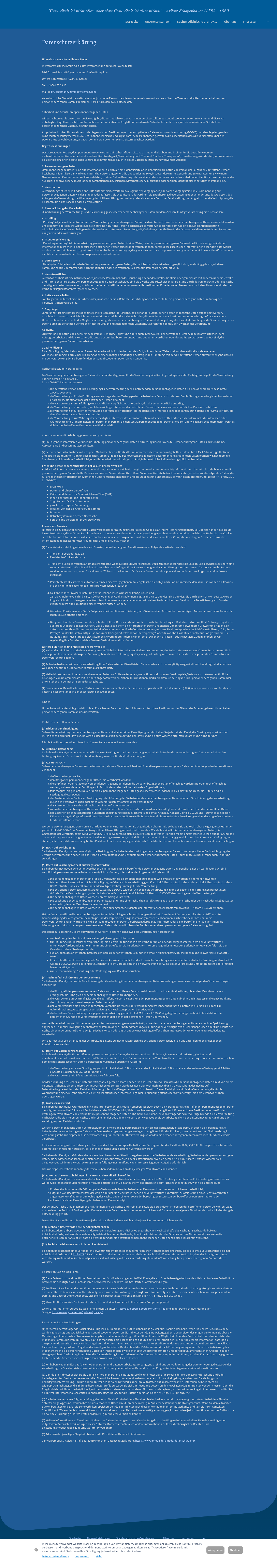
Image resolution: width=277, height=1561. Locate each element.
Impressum (82, 1556)
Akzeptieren (215, 1550)
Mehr (99, 1556)
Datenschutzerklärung (55, 1556)
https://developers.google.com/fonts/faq (140, 1308)
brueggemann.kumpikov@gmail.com (73, 92)
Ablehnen (235, 1550)
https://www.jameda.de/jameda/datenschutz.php (165, 1440)
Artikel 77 (78, 1254)
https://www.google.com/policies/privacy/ (77, 1312)
